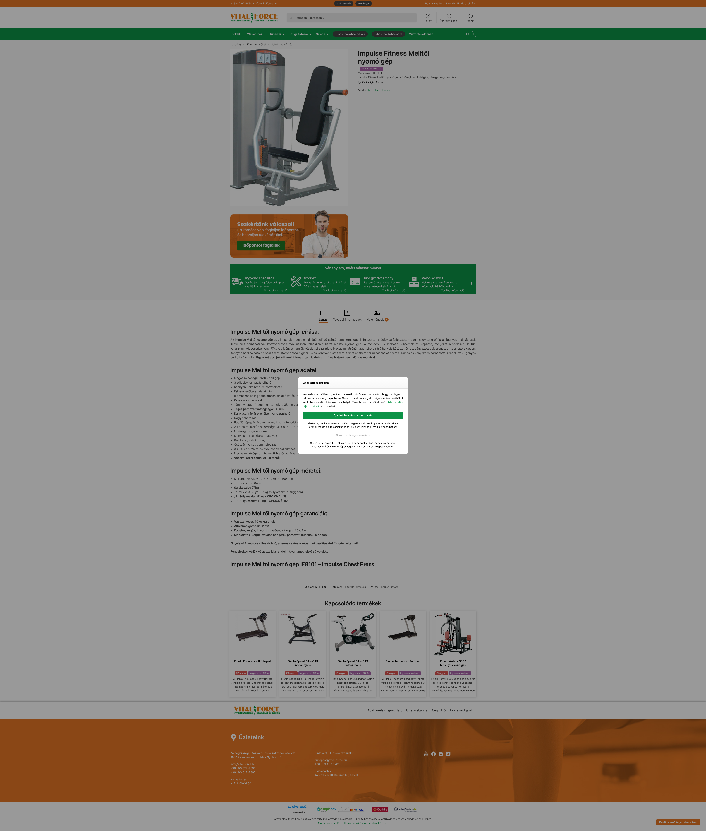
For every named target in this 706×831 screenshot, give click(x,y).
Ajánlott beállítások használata (353, 415)
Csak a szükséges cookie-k (353, 435)
